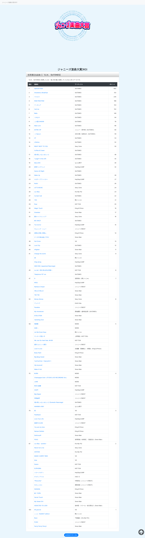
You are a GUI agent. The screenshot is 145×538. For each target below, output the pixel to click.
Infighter (37, 249)
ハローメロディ (39, 472)
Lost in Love (38, 348)
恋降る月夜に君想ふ (40, 233)
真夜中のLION (38, 423)
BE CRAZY (37, 220)
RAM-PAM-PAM (39, 101)
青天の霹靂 (37, 386)
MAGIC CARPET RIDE (41, 456)
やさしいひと (38, 485)
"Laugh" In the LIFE (40, 159)
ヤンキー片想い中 (39, 336)
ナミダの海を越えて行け (41, 237)
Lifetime (36, 142)
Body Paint (37, 353)
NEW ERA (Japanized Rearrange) (44, 266)
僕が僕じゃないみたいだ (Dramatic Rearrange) (48, 402)
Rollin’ (36, 183)
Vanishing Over (39, 320)
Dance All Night (39, 171)
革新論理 (37, 398)
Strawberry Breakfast (41, 92)
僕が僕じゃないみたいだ (41, 154)
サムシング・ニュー (40, 229)
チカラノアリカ (39, 476)
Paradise (37, 307)
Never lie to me (39, 448)
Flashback (37, 415)
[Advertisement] (72, 55)
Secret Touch (38, 497)
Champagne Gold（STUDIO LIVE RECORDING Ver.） (50, 377)
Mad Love (37, 125)
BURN (36, 373)
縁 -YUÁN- (37, 493)
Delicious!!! (37, 435)
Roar (35, 204)
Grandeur (37, 212)
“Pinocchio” (38, 481)
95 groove (37, 510)
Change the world (40, 254)
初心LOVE (37, 163)
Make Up (37, 175)
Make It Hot (38, 369)
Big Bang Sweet (39, 357)
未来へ (36, 328)
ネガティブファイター (41, 179)
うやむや (37, 117)
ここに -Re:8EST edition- (42, 514)
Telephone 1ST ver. (40, 274)
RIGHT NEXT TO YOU (41, 146)
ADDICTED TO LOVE (40, 505)
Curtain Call (38, 196)
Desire (36, 464)
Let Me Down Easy (40, 332)
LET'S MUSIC (38, 187)
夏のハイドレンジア (40, 216)
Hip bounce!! (38, 365)
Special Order (38, 88)
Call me (36, 109)
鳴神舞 (36, 324)
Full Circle (37, 241)
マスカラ (37, 97)
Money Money (38, 299)
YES (35, 200)
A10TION (37, 452)
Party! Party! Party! (40, 526)
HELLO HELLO (38, 291)
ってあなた (37, 134)
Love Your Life (39, 419)
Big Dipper (37, 394)
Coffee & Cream (39, 150)
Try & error (37, 225)
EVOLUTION (38, 315)
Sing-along (37, 262)
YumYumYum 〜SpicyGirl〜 (42, 361)
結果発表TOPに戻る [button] (71, 535)
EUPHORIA (37, 468)
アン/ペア (37, 303)
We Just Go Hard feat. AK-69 (43, 340)
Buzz (35, 518)
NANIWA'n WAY (39, 406)
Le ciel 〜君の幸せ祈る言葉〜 (43, 270)
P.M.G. (36, 439)
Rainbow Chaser (39, 287)
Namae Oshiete (39, 431)
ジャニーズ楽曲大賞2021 (9, 2)
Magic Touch (38, 208)
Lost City (37, 245)
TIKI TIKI (36, 295)
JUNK (36, 382)
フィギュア (37, 105)
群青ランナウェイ (39, 167)
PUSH (36, 522)
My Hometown (39, 311)
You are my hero (39, 427)
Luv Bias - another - (40, 443)
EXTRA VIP (37, 130)
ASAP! (36, 390)
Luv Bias (37, 192)
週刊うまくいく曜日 (40, 344)
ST (35, 138)
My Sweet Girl (38, 501)
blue (35, 460)
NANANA (37, 489)
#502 (36, 282)
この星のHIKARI (39, 121)
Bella (35, 113)
